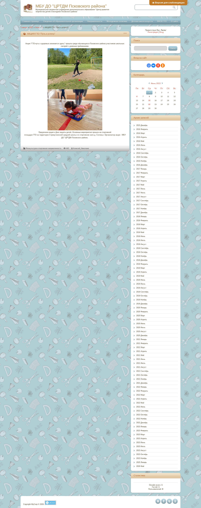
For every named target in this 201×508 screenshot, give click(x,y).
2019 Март (140, 268)
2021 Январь (141, 339)
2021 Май (140, 355)
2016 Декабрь (142, 165)
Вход (161, 32)
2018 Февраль (142, 220)
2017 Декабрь (142, 212)
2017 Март (140, 177)
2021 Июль (140, 363)
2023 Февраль (142, 431)
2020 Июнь (140, 323)
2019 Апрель (141, 272)
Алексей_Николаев (81, 148)
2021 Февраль (142, 343)
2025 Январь (141, 462)
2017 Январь (141, 169)
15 (149, 100)
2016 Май (140, 141)
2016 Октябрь (142, 157)
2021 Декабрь (142, 383)
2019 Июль (140, 284)
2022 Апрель (141, 399)
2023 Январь (141, 427)
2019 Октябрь (142, 296)
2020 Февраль (142, 312)
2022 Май (140, 403)
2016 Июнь (140, 145)
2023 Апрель (141, 438)
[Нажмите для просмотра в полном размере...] (75, 68)
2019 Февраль (142, 264)
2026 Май (140, 466)
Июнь (37, 27)
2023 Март (140, 434)
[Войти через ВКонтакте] (153, 65)
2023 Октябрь (142, 454)
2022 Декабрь (142, 423)
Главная (24, 27)
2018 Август (141, 244)
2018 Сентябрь (142, 248)
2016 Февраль (142, 129)
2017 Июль (140, 193)
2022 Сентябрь (142, 411)
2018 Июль (140, 240)
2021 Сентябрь (142, 371)
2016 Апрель (141, 137)
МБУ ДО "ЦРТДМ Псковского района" (71, 6)
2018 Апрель (141, 228)
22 (149, 104)
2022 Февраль (142, 391)
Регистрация (153, 32)
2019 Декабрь (142, 304)
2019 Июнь (140, 280)
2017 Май (140, 185)
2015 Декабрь (142, 125)
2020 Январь (141, 308)
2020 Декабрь (142, 335)
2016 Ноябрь (141, 161)
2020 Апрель (141, 320)
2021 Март (140, 347)
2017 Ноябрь (141, 209)
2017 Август (141, 197)
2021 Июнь (140, 359)
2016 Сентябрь (142, 153)
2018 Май (140, 232)
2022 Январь (141, 387)
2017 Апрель (141, 181)
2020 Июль (140, 327)
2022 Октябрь (142, 415)
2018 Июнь (140, 236)
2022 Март (140, 395)
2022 (31, 27)
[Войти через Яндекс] (158, 65)
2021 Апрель (141, 351)
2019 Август (141, 288)
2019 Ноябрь (141, 300)
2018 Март (140, 224)
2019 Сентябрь (142, 292)
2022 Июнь (140, 407)
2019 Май (140, 276)
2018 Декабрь (142, 260)
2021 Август (141, 367)
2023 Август (141, 450)
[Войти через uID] (149, 65)
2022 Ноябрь (141, 419)
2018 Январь (141, 216)
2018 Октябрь (142, 252)
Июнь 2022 (156, 83)
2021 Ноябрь (141, 379)
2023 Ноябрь (141, 458)
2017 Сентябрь (142, 201)
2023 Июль (140, 446)
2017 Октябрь (142, 205)
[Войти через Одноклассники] (163, 65)
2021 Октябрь (142, 375)
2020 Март (140, 316)
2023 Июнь (140, 442)
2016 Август (141, 149)
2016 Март (140, 133)
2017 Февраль (142, 173)
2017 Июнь (140, 189)
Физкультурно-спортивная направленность (43, 148)
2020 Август (141, 331)
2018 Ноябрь (141, 256)
